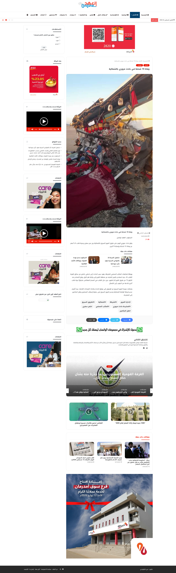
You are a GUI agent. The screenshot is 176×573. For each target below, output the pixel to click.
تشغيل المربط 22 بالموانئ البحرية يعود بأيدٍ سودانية (112, 260)
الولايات (139, 65)
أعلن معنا (37, 569)
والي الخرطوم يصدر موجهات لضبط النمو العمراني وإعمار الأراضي (109, 376)
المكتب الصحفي (102, 306)
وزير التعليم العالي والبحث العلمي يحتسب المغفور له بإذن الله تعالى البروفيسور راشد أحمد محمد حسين (44, 151)
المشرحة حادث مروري (121, 306)
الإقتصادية (114, 15)
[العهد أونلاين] (88, 5)
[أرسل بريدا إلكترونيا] (138, 233)
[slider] (45, 129)
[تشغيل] (59, 129)
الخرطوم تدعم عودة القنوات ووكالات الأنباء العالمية (79, 260)
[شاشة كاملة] (29, 129)
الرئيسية (144, 15)
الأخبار (135, 15)
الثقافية (83, 15)
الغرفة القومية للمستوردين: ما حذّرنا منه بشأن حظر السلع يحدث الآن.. (44, 165)
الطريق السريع (88, 302)
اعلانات (42, 15)
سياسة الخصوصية (46, 569)
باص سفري (86, 306)
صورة (57, 37)
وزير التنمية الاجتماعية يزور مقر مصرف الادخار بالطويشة (111, 458)
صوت (57, 40)
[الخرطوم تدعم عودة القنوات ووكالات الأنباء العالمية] (94, 260)
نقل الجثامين (125, 310)
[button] (44, 121)
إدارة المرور (125, 302)
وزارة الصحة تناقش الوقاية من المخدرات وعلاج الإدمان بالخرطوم (44, 160)
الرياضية (124, 15)
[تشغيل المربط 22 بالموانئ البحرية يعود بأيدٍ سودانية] (126, 260)
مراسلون (52, 15)
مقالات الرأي (102, 15)
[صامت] (32, 129)
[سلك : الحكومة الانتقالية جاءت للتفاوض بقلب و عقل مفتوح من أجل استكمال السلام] (137, 450)
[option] (109, 376)
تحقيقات (62, 15)
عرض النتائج (44, 49)
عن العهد (55, 569)
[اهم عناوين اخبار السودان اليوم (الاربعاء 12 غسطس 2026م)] (81, 449)
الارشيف (33, 15)
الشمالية (101, 302)
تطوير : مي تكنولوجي (146, 569)
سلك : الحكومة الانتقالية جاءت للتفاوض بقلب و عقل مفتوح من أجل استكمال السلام (138, 462)
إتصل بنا (31, 569)
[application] (43, 121)
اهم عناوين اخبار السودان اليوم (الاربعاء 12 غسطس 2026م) (82, 458)
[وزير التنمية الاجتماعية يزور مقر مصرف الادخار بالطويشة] (109, 449)
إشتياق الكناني (143, 233)
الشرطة (113, 302)
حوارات (72, 15)
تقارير (92, 15)
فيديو (57, 44)
